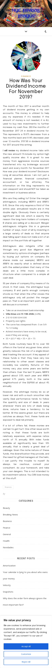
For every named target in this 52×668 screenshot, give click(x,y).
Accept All (26, 646)
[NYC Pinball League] (26, 13)
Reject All (26, 661)
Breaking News (10, 514)
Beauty (6, 508)
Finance (26, 76)
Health (6, 540)
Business (7, 521)
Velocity (7, 585)
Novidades (8, 547)
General (7, 534)
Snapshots (8, 591)
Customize (26, 654)
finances (8, 487)
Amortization (9, 565)
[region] (26, 642)
